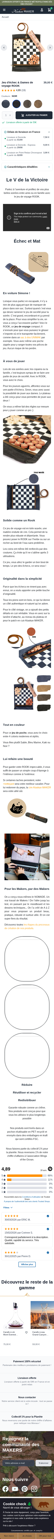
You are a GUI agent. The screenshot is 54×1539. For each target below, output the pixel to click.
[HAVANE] (38, 104)
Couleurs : (9, 96)
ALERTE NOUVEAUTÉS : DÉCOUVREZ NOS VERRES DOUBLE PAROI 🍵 (27, 3)
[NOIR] (16, 104)
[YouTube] (15, 1489)
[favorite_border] (15, 1315)
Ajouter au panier (36, 115)
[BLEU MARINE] (6, 104)
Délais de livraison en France (23, 132)
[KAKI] (27, 104)
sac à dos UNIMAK (31, 337)
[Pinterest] (25, 1489)
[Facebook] (5, 1489)
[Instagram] (34, 1489)
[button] (4, 10)
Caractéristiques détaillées (22, 167)
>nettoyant (8, 784)
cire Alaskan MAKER (40, 787)
